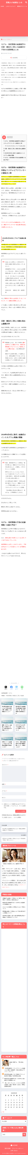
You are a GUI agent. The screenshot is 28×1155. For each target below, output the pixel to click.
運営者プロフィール (22, 6)
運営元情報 (7, 1148)
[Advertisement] (14, 22)
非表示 (9, 137)
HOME (2, 6)
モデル (10, 693)
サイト (4, 797)
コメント (5, 764)
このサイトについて (10, 6)
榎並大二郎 (16, 695)
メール (4, 791)
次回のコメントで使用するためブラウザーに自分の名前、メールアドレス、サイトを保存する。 (15, 805)
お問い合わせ (14, 1150)
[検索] (24, 1134)
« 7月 (2, 1112)
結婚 (22, 695)
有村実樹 (9, 695)
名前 (4, 784)
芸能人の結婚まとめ (14, 2)
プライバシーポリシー (17, 1148)
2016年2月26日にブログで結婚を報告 (15, 146)
